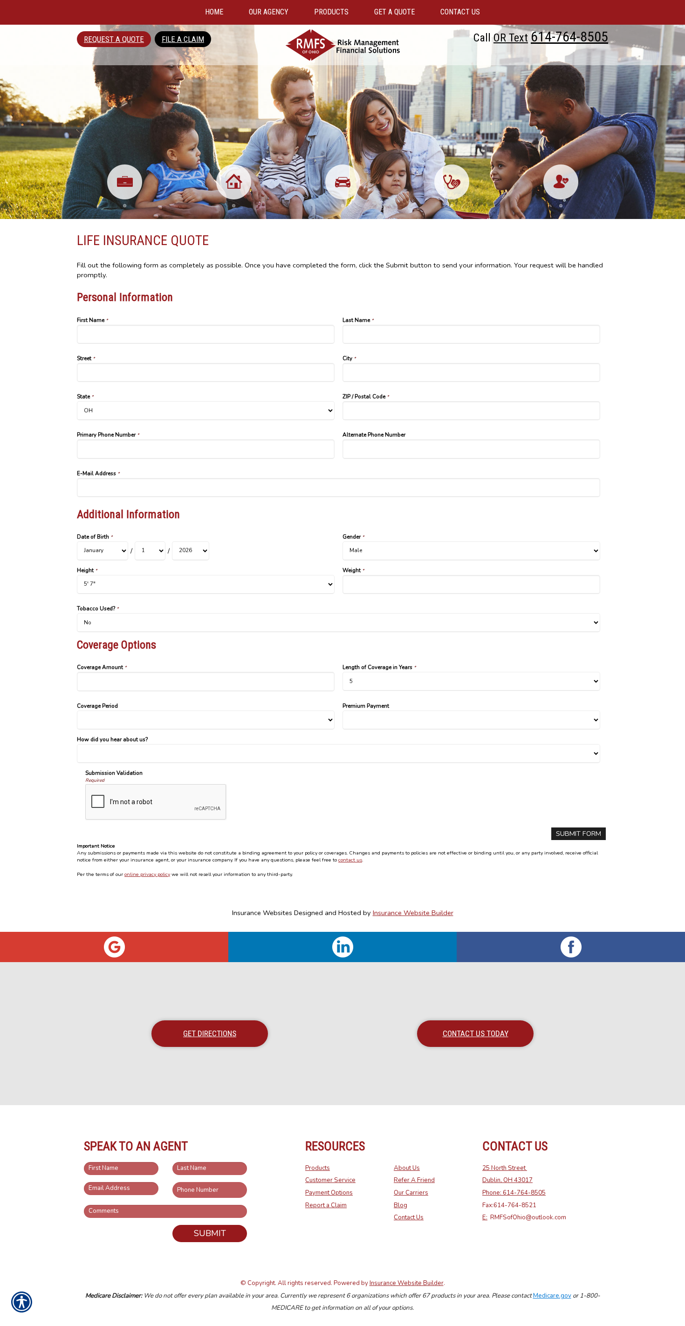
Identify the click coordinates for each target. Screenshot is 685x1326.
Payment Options (329, 1193)
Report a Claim (326, 1205)
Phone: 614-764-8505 (514, 1193)
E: (484, 1217)
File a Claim (183, 39)
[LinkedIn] (342, 946)
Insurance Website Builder (413, 912)
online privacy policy (147, 874)
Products (317, 1168)
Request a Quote (114, 39)
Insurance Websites (262, 912)
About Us (407, 1168)
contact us (350, 859)
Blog (400, 1205)
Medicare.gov (552, 1296)
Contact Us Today (475, 1033)
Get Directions (209, 1033)
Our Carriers (411, 1193)
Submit (210, 1233)
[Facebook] (571, 946)
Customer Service (330, 1180)
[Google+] (114, 946)
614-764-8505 (569, 36)
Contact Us (409, 1217)
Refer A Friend (414, 1180)
